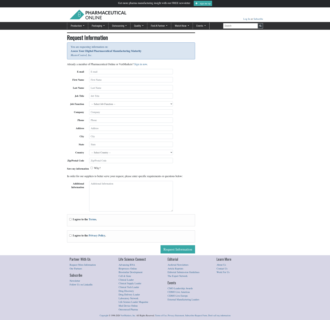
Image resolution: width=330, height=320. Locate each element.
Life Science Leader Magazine (133, 301)
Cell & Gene (125, 276)
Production (76, 25)
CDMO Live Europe (178, 295)
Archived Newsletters (178, 264)
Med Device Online (128, 305)
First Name (78, 80)
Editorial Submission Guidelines (184, 272)
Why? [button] (97, 168)
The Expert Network (178, 276)
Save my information (78, 168)
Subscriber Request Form (196, 315)
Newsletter (75, 280)
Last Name (78, 88)
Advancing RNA (127, 264)
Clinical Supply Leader (130, 283)
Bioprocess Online (128, 268)
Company (79, 112)
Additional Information (77, 185)
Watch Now (181, 25)
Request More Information (83, 264)
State (81, 144)
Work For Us (223, 272)
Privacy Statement (176, 315)
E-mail (80, 71)
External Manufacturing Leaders (183, 299)
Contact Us (222, 268)
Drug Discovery (126, 290)
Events (200, 25)
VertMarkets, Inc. (128, 315)
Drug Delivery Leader (129, 294)
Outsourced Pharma (128, 309)
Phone (81, 120)
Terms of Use (161, 315)
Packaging (97, 25)
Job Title (79, 96)
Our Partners (76, 268)
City (82, 136)
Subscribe (258, 18)
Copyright (104, 315)
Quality (137, 25)
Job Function (77, 104)
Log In (247, 18)
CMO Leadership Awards (180, 288)
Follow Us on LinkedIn (81, 284)
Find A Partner (158, 25)
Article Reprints (175, 268)
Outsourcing (118, 25)
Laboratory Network (128, 298)
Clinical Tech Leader (129, 287)
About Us (221, 264)
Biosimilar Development (130, 272)
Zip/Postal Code (75, 160)
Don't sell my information (219, 315)
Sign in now (140, 64)
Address (80, 128)
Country (79, 152)
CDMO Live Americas (179, 292)
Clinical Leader (126, 279)
